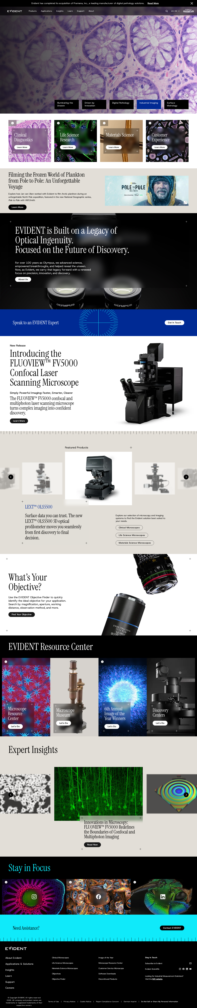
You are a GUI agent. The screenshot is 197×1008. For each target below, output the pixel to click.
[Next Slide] (186, 477)
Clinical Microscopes (129, 527)
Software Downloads (107, 973)
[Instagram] (180, 969)
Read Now (92, 844)
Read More (153, 3)
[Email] (190, 963)
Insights (59, 11)
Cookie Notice (85, 1002)
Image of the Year (105, 957)
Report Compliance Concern (107, 1002)
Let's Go (15, 726)
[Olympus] (188, 11)
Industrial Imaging (149, 102)
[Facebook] (183, 969)
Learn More (17, 67)
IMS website (157, 979)
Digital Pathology (120, 102)
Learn (70, 11)
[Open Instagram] (34, 897)
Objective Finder (58, 979)
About (91, 11)
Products (33, 11)
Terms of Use (53, 1002)
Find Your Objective (22, 614)
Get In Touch (174, 322)
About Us (23, 279)
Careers (9, 987)
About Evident (13, 957)
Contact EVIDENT (172, 927)
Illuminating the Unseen (65, 104)
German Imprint (130, 1002)
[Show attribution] (12, 123)
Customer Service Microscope (111, 968)
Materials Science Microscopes (135, 542)
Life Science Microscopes (132, 535)
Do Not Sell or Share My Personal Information (159, 1002)
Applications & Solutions (19, 964)
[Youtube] (190, 969)
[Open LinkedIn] (163, 897)
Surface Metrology (172, 104)
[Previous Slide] (10, 477)
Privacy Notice (69, 1002)
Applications (46, 11)
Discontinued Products (107, 979)
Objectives (56, 973)
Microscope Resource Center (110, 963)
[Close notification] (192, 3)
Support (80, 11)
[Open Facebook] (98, 897)
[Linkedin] (187, 969)
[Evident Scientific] (14, 11)
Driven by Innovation (90, 104)
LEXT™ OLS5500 (38, 507)
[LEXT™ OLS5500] (98, 478)
